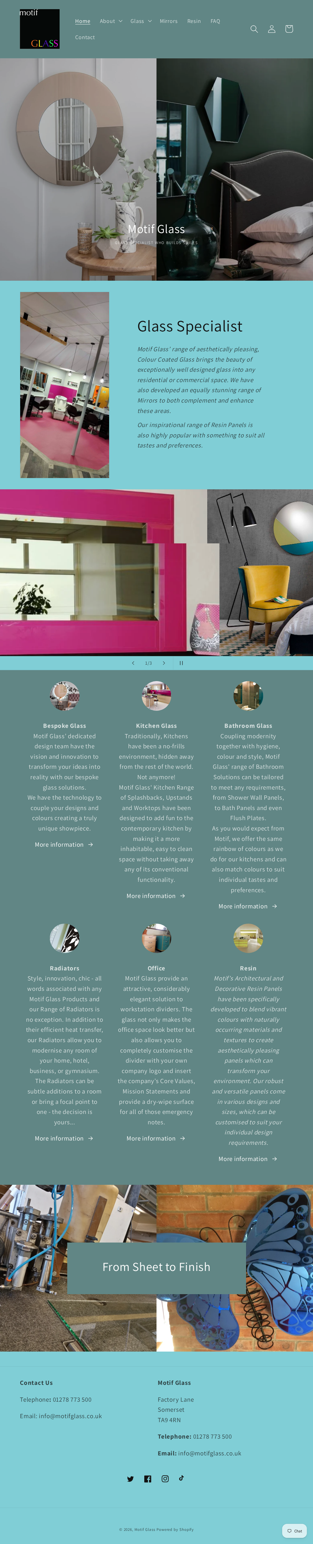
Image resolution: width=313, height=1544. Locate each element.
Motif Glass (144, 1529)
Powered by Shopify (175, 1529)
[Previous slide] (133, 663)
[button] (110, 21)
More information (59, 844)
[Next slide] (164, 663)
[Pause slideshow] (179, 663)
